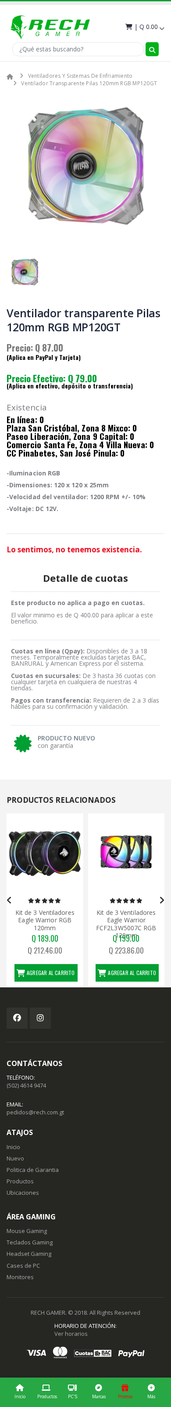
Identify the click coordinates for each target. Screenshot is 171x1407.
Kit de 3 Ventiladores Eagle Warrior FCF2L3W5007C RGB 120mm (126, 924)
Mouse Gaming (27, 1231)
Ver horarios (71, 1334)
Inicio (19, 1396)
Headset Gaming (29, 1254)
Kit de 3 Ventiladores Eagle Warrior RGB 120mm (45, 920)
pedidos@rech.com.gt (35, 1112)
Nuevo (15, 1158)
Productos (47, 1396)
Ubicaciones (23, 1193)
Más (151, 1396)
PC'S (72, 1396)
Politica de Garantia (33, 1170)
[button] (144, 26)
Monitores (20, 1277)
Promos (125, 1396)
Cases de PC (23, 1265)
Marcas (99, 1396)
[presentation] (9, 900)
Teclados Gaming (30, 1242)
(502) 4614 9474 (26, 1085)
